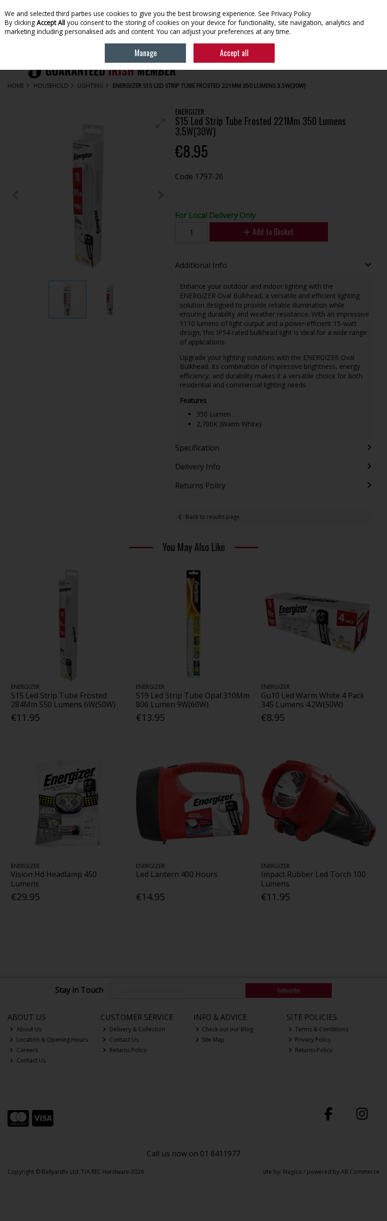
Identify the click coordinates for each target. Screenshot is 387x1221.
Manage (146, 53)
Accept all (234, 53)
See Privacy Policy (284, 13)
